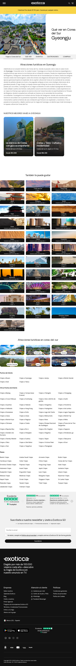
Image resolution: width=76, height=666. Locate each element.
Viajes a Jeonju (44, 378)
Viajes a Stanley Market (8, 438)
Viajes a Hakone (24, 405)
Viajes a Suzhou (24, 438)
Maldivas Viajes (24, 476)
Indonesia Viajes (5, 468)
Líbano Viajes (62, 472)
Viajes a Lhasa (5, 416)
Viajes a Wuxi (63, 442)
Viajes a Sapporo (64, 429)
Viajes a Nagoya (24, 419)
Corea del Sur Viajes (65, 461)
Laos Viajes (42, 472)
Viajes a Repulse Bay (7, 429)
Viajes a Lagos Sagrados (66, 412)
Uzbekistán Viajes (6, 487)
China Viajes (43, 461)
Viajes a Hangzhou (45, 405)
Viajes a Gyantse (6, 405)
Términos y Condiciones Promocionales (15, 607)
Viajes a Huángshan (45, 408)
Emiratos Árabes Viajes (8, 464)
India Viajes (62, 464)
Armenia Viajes (44, 457)
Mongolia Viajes (44, 476)
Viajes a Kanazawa (6, 412)
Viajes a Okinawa (6, 423)
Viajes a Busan (5, 378)
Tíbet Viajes (43, 483)
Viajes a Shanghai (25, 433)
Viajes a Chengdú (45, 393)
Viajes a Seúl (4, 382)
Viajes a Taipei (44, 438)
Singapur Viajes (44, 479)
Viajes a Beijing (5, 393)
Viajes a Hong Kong (26, 408)
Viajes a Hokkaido (6, 408)
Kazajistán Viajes (6, 472)
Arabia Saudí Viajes (26, 457)
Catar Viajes (23, 461)
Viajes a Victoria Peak (46, 442)
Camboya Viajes (5, 461)
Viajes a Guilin (63, 399)
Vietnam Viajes (24, 487)
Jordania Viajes (63, 468)
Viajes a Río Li (24, 429)
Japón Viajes (43, 468)
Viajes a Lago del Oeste (47, 412)
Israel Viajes (23, 468)
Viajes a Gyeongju (25, 378)
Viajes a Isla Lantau (64, 408)
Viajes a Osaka (24, 423)
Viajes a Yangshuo (25, 446)
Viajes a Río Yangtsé (45, 429)
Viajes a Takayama (64, 438)
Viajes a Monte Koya (7, 419)
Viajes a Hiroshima (64, 405)
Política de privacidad (29, 535)
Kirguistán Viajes (25, 472)
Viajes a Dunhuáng (25, 399)
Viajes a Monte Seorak (65, 378)
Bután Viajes (62, 457)
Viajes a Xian (4, 446)
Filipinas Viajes (24, 464)
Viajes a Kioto (24, 412)
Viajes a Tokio (4, 442)
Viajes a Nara (43, 419)
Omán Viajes (23, 479)
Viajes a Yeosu (24, 382)
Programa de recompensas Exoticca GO (16, 604)
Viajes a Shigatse (45, 433)
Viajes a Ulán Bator (25, 442)
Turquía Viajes (63, 483)
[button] (38, 541)
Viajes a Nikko (63, 419)
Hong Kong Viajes (45, 464)
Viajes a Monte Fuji (64, 416)
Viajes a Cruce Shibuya (8, 399)
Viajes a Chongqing (64, 393)
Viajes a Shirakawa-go (65, 433)
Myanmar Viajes (63, 476)
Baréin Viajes (4, 457)
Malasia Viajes (5, 476)
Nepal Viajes (4, 479)
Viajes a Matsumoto (45, 416)
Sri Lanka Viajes (63, 479)
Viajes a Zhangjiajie (45, 446)
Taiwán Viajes (24, 483)
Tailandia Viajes (5, 483)
